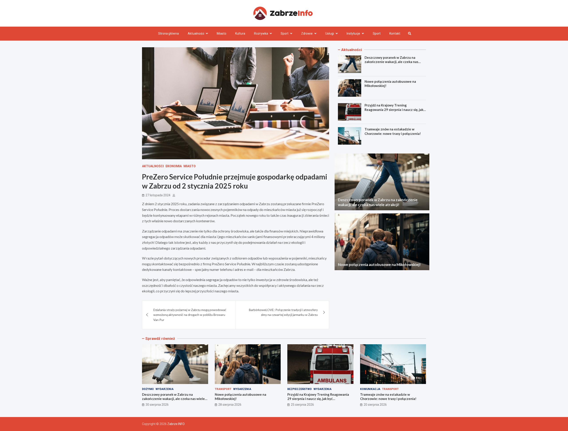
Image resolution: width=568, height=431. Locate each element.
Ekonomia (174, 166)
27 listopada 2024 (158, 195)
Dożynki (148, 389)
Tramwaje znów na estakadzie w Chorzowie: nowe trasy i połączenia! (393, 131)
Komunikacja (370, 389)
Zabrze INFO (176, 424)
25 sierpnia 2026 (302, 404)
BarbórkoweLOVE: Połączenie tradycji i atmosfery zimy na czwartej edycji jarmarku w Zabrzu (283, 312)
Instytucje (353, 33)
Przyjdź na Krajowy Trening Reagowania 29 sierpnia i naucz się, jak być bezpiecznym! (394, 109)
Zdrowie (307, 33)
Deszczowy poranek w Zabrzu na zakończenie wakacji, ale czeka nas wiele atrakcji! (391, 61)
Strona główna (168, 33)
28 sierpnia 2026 (229, 404)
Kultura (240, 33)
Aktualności (196, 33)
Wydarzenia (165, 389)
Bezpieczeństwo (299, 389)
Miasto (221, 33)
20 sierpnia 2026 (375, 404)
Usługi (329, 33)
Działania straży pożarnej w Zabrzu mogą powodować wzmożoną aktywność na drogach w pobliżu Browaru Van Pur (189, 315)
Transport (223, 389)
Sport (284, 33)
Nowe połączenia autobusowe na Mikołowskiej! (379, 264)
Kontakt (394, 33)
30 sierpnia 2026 (157, 404)
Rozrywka (261, 33)
